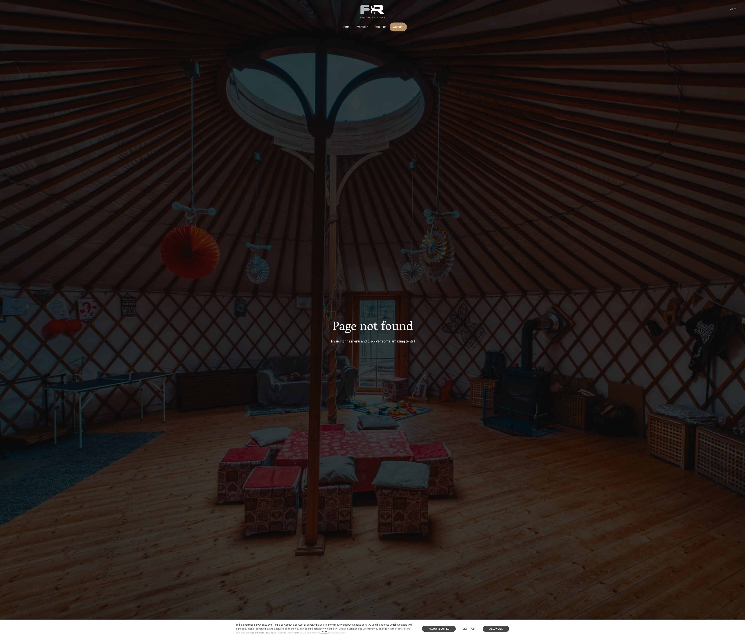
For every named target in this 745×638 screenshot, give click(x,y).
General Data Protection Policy (266, 632)
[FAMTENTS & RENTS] (372, 11)
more (324, 631)
